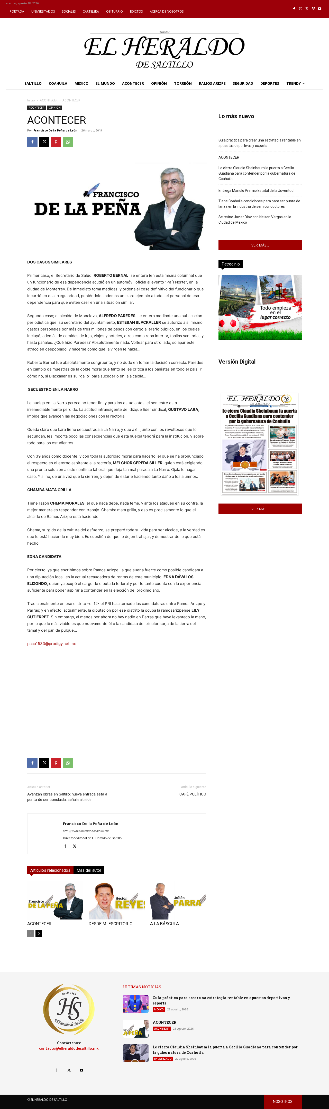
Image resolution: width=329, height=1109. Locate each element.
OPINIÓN (55, 107)
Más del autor (89, 870)
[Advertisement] (116, 703)
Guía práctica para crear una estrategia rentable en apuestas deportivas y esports (259, 143)
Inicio (31, 100)
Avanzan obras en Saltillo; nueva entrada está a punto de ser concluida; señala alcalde (67, 797)
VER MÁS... (260, 245)
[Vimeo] (313, 9)
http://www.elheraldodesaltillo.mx (86, 831)
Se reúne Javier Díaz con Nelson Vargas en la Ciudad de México (254, 219)
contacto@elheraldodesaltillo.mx (69, 1048)
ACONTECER (49, 100)
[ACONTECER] (55, 900)
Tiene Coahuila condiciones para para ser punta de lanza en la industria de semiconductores (259, 203)
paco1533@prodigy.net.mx (51, 643)
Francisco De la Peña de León (55, 130)
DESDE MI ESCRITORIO (111, 923)
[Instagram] (300, 9)
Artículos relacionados (50, 870)
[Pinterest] (56, 142)
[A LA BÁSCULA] (178, 900)
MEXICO (159, 1009)
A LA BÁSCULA (164, 923)
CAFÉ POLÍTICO (192, 794)
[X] (307, 9)
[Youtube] (319, 9)
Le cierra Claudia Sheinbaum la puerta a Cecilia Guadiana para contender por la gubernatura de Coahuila (256, 173)
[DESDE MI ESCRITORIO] (117, 900)
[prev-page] (30, 933)
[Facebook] (294, 9)
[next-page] (38, 933)
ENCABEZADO (163, 1058)
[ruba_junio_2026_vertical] (260, 338)
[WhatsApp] (68, 142)
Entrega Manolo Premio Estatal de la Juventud (256, 190)
